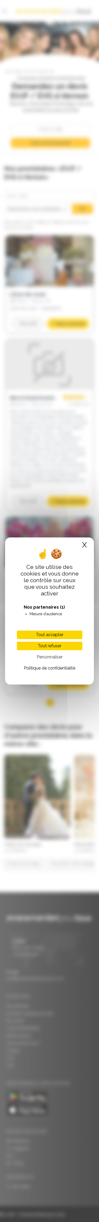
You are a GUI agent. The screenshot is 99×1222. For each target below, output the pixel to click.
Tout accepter (49, 634)
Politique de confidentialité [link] (49, 668)
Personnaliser (50, 656)
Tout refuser (49, 645)
